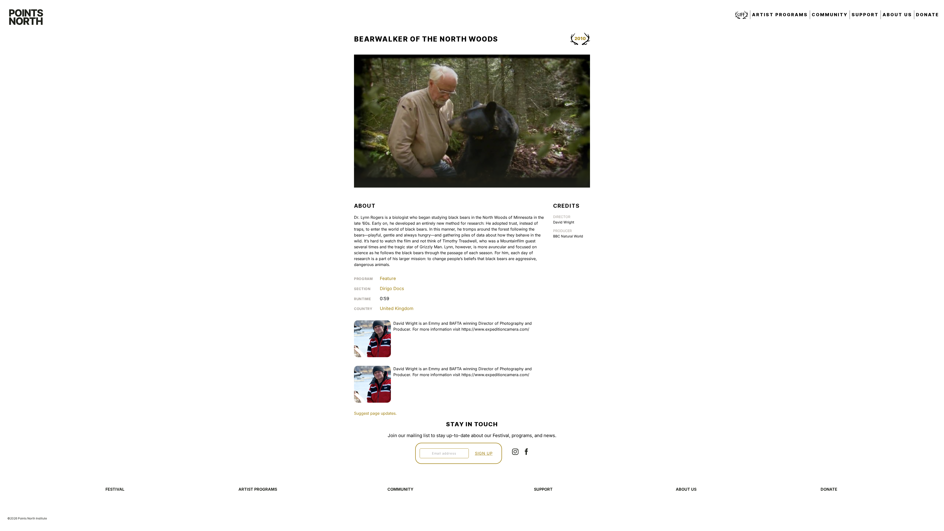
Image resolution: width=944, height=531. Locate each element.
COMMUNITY (400, 489)
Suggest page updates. (375, 413)
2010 (580, 38)
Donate (927, 14)
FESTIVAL (114, 489)
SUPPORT (543, 489)
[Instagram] (515, 451)
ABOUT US (686, 489)
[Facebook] (526, 451)
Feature (388, 278)
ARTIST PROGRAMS (257, 489)
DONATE (829, 489)
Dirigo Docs (392, 288)
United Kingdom (396, 308)
